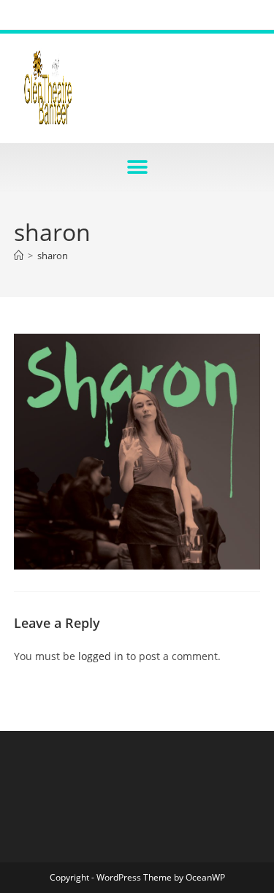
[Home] (18, 255)
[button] (137, 166)
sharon (52, 255)
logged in (100, 656)
